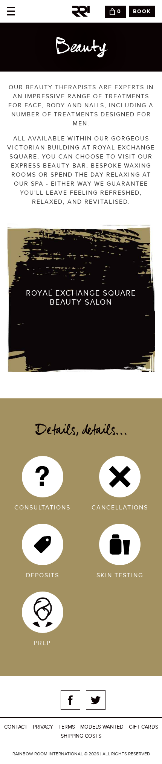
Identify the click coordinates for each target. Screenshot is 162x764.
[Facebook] (70, 700)
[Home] (81, 11)
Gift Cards (143, 727)
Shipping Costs (81, 736)
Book (142, 11)
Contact (16, 727)
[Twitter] (95, 700)
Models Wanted (102, 727)
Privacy (43, 727)
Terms (66, 727)
